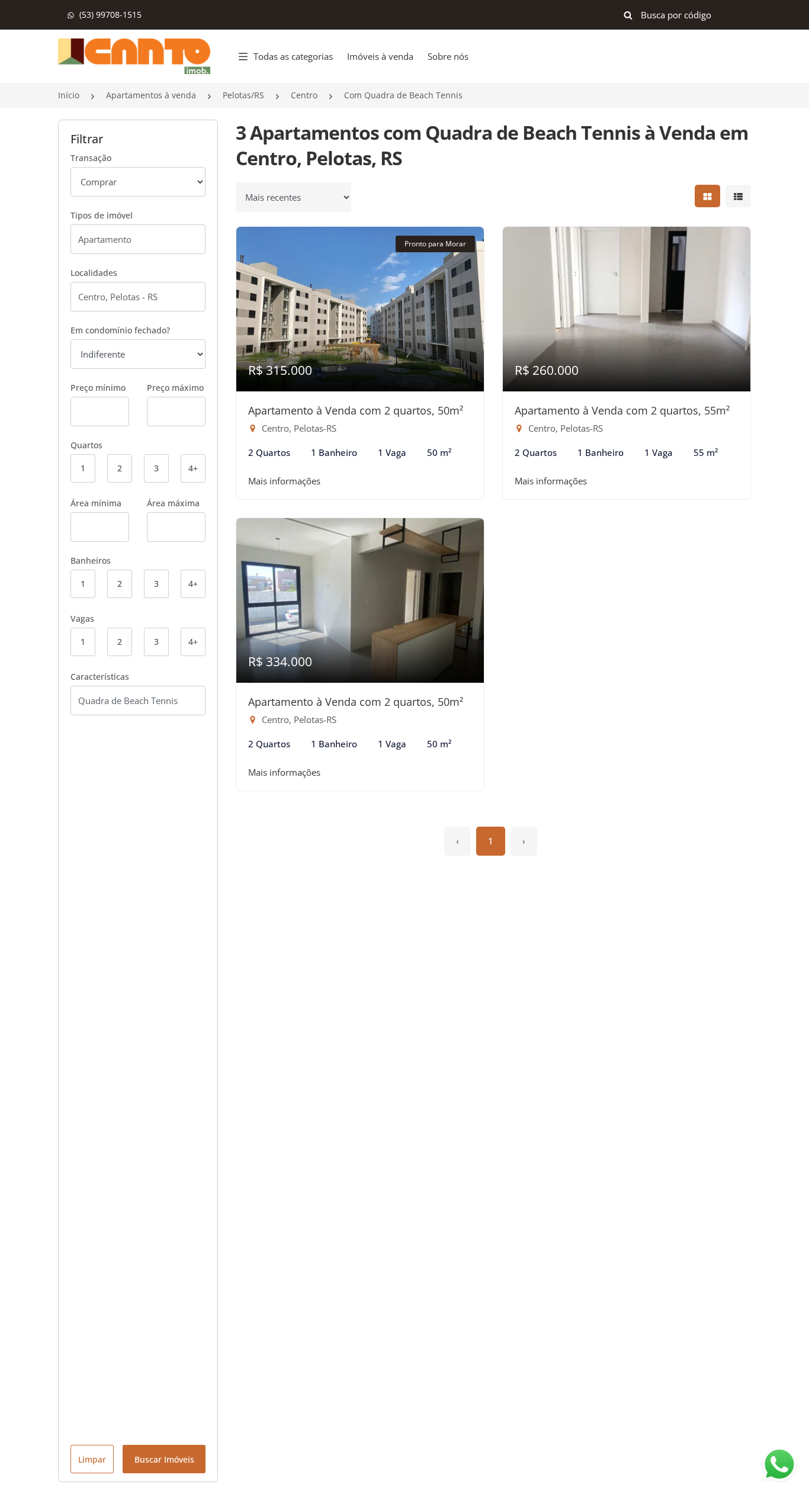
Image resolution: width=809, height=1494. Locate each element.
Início (68, 95)
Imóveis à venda (380, 56)
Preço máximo (175, 387)
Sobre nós (448, 56)
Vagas (82, 618)
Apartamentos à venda (151, 95)
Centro (304, 95)
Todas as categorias (293, 56)
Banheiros (90, 560)
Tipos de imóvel (101, 215)
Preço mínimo (98, 387)
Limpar (92, 1459)
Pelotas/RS (243, 95)
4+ (193, 468)
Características (99, 676)
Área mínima (95, 503)
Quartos (86, 445)
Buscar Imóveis (164, 1459)
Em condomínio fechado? (120, 330)
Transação (90, 157)
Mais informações (284, 481)
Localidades (93, 272)
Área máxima (173, 503)
